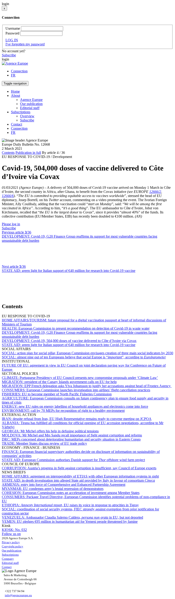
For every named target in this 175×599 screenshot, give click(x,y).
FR (13, 75)
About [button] (15, 95)
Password (12, 33)
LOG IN (11, 40)
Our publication (31, 104)
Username (12, 28)
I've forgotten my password (25, 44)
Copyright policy (12, 546)
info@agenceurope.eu (18, 595)
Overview (27, 116)
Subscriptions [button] (20, 112)
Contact (16, 124)
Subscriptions (10, 554)
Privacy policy (11, 542)
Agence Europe (31, 100)
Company (8, 558)
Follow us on (11, 534)
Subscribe (9, 55)
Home (15, 91)
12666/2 (155, 192)
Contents (8, 153)
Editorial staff (29, 108)
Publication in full (28, 153)
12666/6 (8, 196)
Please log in (11, 224)
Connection (19, 71)
